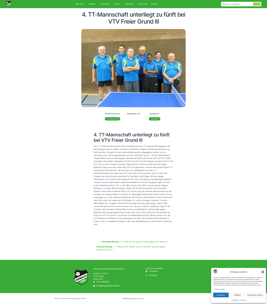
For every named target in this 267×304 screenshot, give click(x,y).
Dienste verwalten (219, 289)
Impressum (243, 300)
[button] (263, 272)
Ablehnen (237, 295)
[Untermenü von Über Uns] (84, 4)
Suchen (257, 4)
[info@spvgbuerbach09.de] (106, 285)
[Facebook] (152, 271)
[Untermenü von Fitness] (120, 4)
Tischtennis (154, 119)
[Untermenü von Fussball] (95, 4)
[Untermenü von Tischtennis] (110, 4)
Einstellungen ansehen (255, 295)
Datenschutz (235, 300)
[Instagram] (152, 275)
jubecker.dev (139, 298)
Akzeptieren (221, 295)
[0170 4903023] (101, 281)
